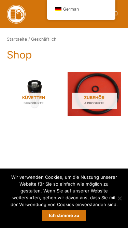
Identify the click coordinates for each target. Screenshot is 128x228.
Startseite (17, 39)
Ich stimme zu (64, 215)
